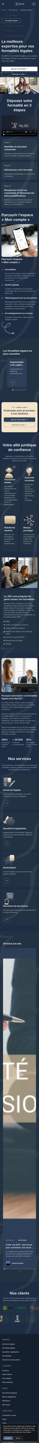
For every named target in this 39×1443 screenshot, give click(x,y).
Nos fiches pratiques (9, 1393)
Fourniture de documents (14, 36)
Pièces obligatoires (9, 1397)
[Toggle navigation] (3, 4)
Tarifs (4, 1423)
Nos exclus (6, 1405)
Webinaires (6, 1401)
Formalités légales (8, 1348)
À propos (5, 1370)
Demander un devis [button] (18, 74)
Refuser (18, 1438)
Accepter (8, 1438)
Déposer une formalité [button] (18, 69)
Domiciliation (9, 31)
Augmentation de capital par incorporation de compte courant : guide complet (17, 363)
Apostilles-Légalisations (14, 26)
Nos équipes (6, 1378)
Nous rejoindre (7, 1382)
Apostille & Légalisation (14, 828)
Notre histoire (7, 1374)
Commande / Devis (9, 1415)
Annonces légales (11, 15)
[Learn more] (12, 382)
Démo (4, 1419)
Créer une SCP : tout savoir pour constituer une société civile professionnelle (19, 1247)
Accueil (4, 10)
